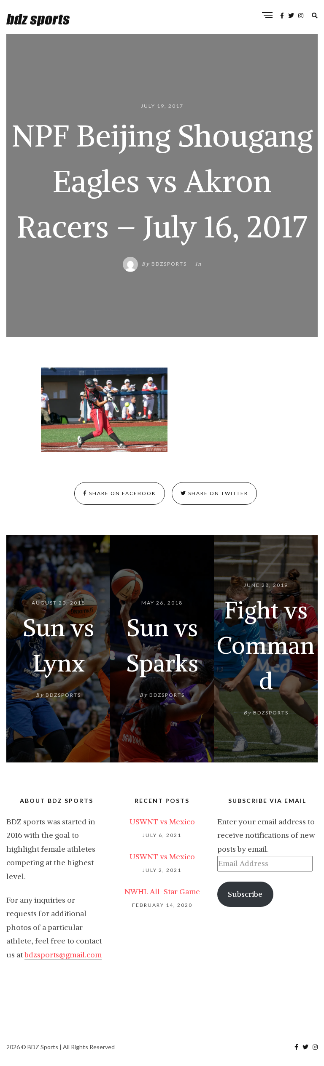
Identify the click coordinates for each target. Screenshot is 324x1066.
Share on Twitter (217, 493)
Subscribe (245, 894)
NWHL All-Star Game (162, 891)
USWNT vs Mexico (162, 821)
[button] (104, 410)
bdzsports (169, 264)
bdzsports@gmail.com (63, 954)
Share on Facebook (121, 493)
